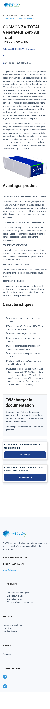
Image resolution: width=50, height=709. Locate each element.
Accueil (5, 16)
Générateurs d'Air (27, 16)
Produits (14, 16)
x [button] (48, 694)
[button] (43, 5)
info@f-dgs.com (10, 570)
